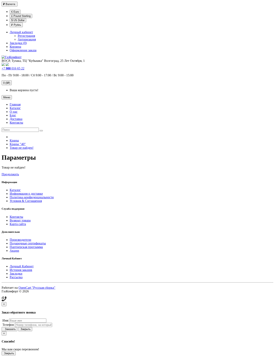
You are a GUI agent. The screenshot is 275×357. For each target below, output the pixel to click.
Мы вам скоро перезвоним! (20, 349)
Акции (14, 250)
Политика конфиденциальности (32, 197)
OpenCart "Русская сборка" (37, 287)
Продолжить (10, 174)
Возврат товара (20, 220)
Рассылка (16, 277)
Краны (14, 140)
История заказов (21, 270)
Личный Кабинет (22, 266)
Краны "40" (18, 144)
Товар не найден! (21, 147)
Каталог (15, 190)
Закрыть (25, 329)
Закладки (16, 273)
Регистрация (26, 35)
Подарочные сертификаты (28, 243)
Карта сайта (18, 224)
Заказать (9, 329)
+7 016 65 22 (13, 68)
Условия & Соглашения (26, 201)
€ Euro (15, 11)
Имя (5, 320)
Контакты (16, 216)
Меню (6, 97)
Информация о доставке (26, 193)
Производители (20, 239)
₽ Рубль (16, 24)
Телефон (8, 324)
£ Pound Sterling (21, 16)
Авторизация (27, 39)
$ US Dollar (18, 20)
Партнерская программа (26, 247)
